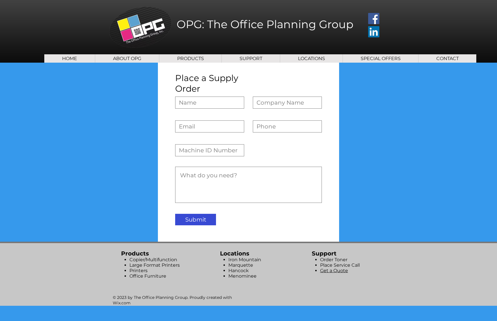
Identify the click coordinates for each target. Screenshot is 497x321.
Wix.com (122, 302)
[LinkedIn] (373, 31)
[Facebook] (373, 18)
